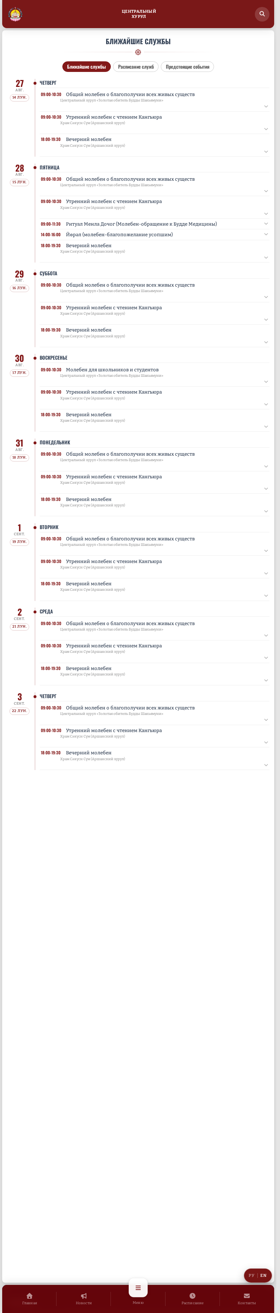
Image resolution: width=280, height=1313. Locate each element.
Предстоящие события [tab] (187, 66)
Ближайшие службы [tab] (86, 66)
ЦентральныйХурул (139, 14)
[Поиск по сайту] (262, 14)
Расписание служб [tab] (136, 66)
